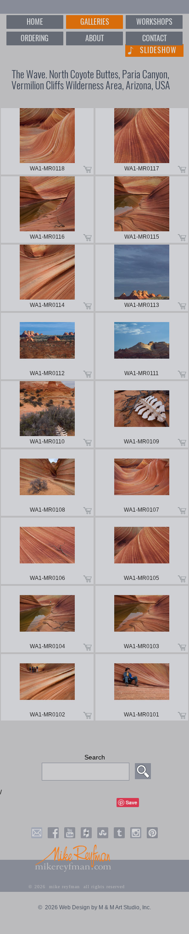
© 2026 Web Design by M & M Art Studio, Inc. (94, 907)
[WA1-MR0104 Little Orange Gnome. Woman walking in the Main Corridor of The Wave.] (47, 619)
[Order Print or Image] (87, 168)
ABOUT (94, 38)
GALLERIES (94, 22)
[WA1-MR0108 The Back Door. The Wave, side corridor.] (47, 482)
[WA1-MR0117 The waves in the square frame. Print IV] (141, 141)
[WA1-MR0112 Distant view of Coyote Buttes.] (47, 346)
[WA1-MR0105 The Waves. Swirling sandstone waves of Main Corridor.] (141, 551)
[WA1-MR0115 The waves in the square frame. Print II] (141, 209)
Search (94, 757)
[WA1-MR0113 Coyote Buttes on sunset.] (141, 278)
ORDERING (35, 38)
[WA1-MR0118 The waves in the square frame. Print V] (47, 141)
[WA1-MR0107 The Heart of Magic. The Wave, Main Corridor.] (141, 482)
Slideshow (158, 50)
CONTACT (154, 38)
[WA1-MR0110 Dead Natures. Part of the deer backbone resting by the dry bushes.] (47, 414)
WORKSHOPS (154, 22)
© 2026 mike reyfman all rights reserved (76, 886)
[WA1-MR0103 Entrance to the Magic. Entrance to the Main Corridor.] (141, 619)
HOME (35, 22)
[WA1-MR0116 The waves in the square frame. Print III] (47, 209)
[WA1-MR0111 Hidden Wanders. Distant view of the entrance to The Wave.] (141, 346)
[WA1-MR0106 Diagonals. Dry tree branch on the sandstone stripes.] (47, 551)
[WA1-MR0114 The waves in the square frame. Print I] (47, 278)
